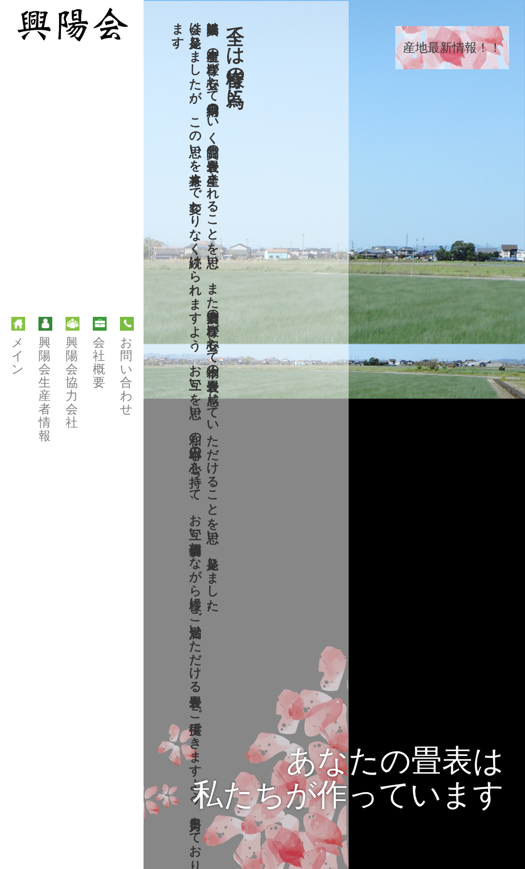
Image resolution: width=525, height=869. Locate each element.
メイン (17, 356)
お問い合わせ (126, 376)
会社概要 (99, 362)
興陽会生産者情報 (44, 389)
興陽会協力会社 (72, 382)
